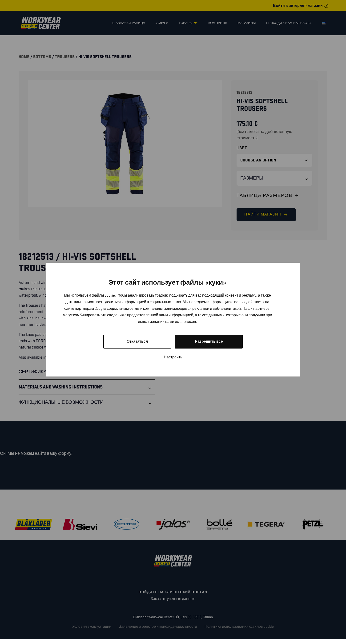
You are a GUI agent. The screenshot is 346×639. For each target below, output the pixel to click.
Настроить (173, 357)
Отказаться (137, 341)
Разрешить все (209, 341)
